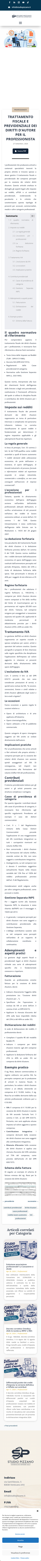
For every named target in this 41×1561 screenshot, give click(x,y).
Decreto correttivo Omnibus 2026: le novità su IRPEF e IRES (19, 1329)
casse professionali (20, 1211)
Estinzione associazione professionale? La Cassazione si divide (19, 1266)
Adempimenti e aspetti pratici (21, 298)
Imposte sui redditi (17, 227)
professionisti (20, 1218)
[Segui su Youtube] (23, 2)
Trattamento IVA (16, 257)
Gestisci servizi (20, 1534)
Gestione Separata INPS (24, 290)
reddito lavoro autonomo (17, 1215)
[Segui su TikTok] (28, 2)
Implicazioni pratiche (24, 270)
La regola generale (23, 231)
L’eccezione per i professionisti (24, 237)
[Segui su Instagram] (19, 2)
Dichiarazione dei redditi (24, 308)
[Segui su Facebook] (10, 2)
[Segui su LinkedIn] (14, 2)
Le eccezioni (20, 266)
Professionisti (20, 110)
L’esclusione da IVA (23, 261)
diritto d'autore (30, 1208)
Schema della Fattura (24, 321)
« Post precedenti (10, 1426)
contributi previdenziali (13, 1208)
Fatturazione (21, 302)
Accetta (20, 1540)
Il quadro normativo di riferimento (21, 222)
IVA (31, 1215)
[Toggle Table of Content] (31, 216)
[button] (37, 1511)
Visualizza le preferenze (20, 1553)
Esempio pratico (16, 316)
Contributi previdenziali (19, 276)
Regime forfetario (22, 251)
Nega (20, 1546)
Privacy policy (24, 1558)
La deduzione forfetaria (24, 245)
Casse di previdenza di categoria (24, 282)
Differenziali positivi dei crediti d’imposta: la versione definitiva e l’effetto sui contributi (20, 1384)
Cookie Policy (15, 1558)
